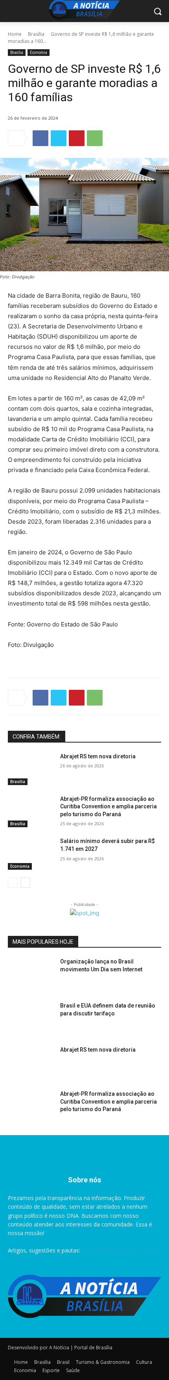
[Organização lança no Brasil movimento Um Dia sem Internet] (31, 974)
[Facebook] (40, 138)
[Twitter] (58, 138)
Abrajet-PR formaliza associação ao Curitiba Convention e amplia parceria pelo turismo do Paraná (108, 806)
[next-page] (25, 883)
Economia (38, 52)
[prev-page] (13, 883)
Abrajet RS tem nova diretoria (98, 756)
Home (15, 34)
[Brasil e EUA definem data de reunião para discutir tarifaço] (31, 1018)
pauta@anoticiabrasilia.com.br (120, 1250)
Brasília (36, 34)
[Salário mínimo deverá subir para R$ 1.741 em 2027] (31, 853)
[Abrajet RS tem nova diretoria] (31, 769)
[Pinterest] (76, 138)
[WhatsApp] (95, 138)
